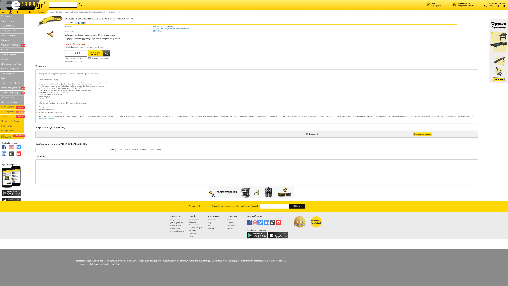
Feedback (211, 228)
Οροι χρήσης (193, 233)
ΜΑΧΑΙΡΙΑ (157, 31)
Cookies (191, 236)
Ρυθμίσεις (94, 264)
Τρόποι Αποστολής (175, 228)
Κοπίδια (127, 149)
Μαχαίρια (135, 149)
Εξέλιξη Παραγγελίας (176, 220)
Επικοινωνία (212, 220)
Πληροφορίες (82, 264)
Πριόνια (120, 149)
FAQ (209, 225)
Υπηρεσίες (230, 223)
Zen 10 (12, 116)
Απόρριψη (104, 264)
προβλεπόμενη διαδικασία (46, 118)
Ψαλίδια (151, 149)
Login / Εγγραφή (38, 12)
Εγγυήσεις (230, 228)
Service (229, 220)
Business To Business (196, 225)
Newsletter (198, 205)
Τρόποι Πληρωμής (175, 225)
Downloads (231, 225)
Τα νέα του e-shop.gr (195, 228)
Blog (209, 223)
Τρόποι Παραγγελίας (176, 223)
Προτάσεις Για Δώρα (10, 121)
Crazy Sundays (12, 107)
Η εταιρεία (192, 230)
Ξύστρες (158, 149)
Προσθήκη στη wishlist (100, 58)
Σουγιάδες (143, 149)
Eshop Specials (12, 111)
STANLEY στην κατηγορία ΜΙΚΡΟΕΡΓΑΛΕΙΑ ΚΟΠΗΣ (171, 29)
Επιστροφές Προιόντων (176, 231)
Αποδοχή (116, 264)
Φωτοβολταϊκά (7, 130)
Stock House (6, 126)
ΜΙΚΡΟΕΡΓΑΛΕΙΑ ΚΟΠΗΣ (162, 27)
